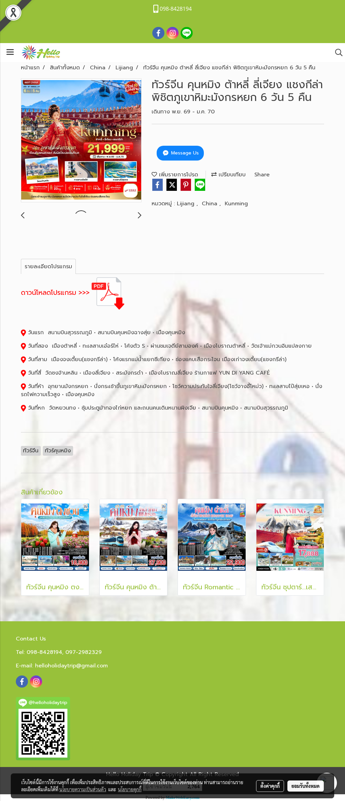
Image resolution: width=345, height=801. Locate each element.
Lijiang (186, 204)
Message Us (184, 152)
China (210, 204)
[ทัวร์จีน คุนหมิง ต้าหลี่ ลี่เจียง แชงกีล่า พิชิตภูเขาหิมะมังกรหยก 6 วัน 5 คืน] (81, 141)
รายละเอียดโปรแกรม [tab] (48, 267)
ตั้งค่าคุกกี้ (270, 786)
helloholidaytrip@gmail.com (71, 666)
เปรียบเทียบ (231, 175)
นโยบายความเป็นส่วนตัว (82, 789)
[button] (336, 52)
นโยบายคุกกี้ (130, 789)
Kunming (236, 204)
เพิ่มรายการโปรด (177, 175)
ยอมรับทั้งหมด (305, 786)
